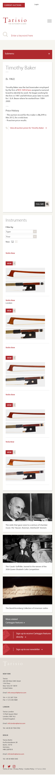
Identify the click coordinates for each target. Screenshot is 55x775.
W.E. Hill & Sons (24, 90)
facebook (3, 766)
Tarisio (13, 663)
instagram (14, 766)
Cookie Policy (29, 769)
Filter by (9, 227)
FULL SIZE (40, 204)
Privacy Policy (18, 769)
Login (36, 4)
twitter (9, 766)
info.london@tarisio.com (16, 723)
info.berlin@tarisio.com (15, 754)
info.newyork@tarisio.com (16, 693)
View (9, 263)
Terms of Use (7, 769)
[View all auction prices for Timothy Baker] (7, 128)
